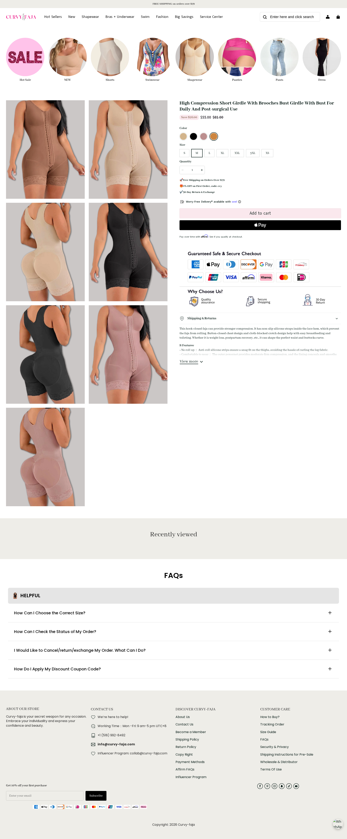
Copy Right (184, 754)
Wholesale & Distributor (279, 762)
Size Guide (268, 732)
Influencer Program (191, 777)
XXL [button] (237, 153)
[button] (183, 136)
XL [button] (222, 153)
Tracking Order (272, 724)
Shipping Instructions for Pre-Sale (286, 754)
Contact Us (184, 724)
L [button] (209, 153)
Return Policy (186, 747)
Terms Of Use (271, 769)
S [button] (184, 153)
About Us (183, 717)
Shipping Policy (187, 739)
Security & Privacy (274, 747)
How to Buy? (270, 717)
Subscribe (96, 796)
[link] (211, 17)
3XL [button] (252, 153)
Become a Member (191, 732)
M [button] (197, 153)
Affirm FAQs (185, 769)
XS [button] (267, 153)
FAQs (264, 739)
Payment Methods (190, 762)
